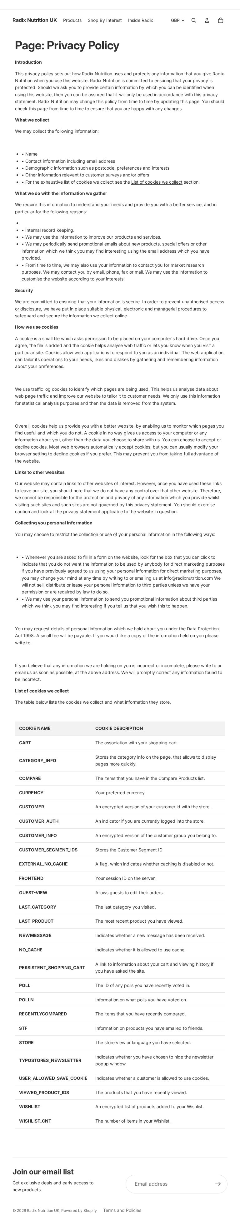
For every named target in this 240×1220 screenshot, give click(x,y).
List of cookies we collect (156, 182)
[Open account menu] (207, 20)
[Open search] (194, 20)
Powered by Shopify (79, 1210)
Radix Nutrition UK (43, 1210)
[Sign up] (218, 1184)
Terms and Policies (122, 1210)
